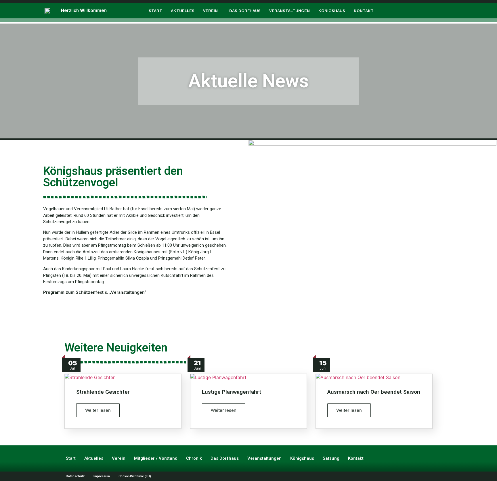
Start (155, 11)
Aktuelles (182, 11)
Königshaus (331, 11)
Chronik (194, 458)
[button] (212, 11)
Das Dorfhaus (245, 11)
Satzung (331, 458)
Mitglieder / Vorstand (155, 458)
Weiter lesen (98, 410)
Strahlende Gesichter (103, 392)
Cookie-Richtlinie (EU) (134, 476)
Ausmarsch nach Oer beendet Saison (373, 392)
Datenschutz (75, 476)
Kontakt (364, 11)
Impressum (101, 476)
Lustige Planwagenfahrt (231, 392)
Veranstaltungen (289, 11)
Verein (210, 11)
